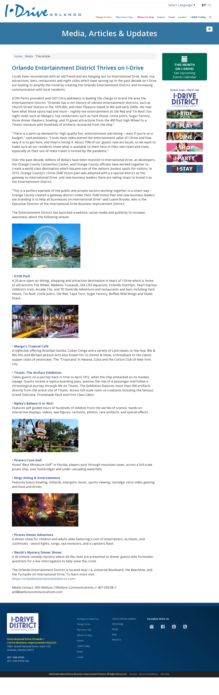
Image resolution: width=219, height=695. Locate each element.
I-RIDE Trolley (198, 17)
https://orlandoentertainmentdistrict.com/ (43, 579)
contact (133, 673)
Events (161, 17)
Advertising (117, 623)
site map (164, 673)
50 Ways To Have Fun (88, 618)
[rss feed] (185, 626)
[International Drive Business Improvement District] (23, 624)
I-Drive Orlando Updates (124, 618)
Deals (172, 17)
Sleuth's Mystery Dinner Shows (37, 552)
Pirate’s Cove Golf (28, 460)
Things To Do (83, 624)
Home (18, 56)
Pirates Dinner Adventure (33, 535)
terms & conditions (148, 673)
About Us (116, 639)
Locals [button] (181, 17)
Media (29, 56)
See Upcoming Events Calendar (184, 71)
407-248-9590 (15, 657)
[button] (209, 29)
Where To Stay (145, 17)
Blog (114, 634)
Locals (80, 657)
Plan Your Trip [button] (124, 17)
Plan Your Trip (84, 629)
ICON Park (22, 276)
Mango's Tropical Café (31, 346)
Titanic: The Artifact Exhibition (37, 373)
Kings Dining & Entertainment (37, 478)
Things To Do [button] (103, 17)
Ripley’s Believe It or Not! (33, 403)
